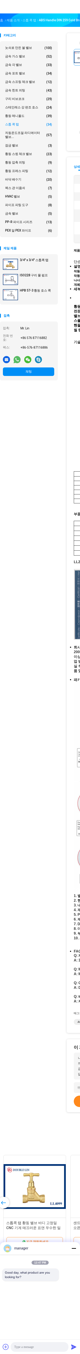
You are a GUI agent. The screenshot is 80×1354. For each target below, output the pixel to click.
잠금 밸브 (28, 145)
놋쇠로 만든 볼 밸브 (28, 48)
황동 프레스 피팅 (28, 171)
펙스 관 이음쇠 (28, 188)
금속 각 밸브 (28, 65)
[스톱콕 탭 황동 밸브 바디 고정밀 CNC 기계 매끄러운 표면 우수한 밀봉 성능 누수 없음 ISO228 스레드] (35, 1186)
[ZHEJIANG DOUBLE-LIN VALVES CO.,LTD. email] (6, 359)
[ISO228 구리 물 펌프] (10, 279)
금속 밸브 (28, 213)
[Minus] (73, 1248)
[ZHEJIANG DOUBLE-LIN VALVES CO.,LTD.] (19, 6)
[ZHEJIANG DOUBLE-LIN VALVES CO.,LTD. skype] (38, 359)
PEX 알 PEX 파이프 (28, 230)
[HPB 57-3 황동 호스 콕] (10, 294)
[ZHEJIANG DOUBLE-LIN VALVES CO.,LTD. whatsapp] (17, 359)
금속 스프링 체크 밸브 (28, 82)
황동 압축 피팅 (28, 162)
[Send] (73, 1347)
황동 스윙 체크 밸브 (28, 154)
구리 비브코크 (28, 99)
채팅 (29, 371)
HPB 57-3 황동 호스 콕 (35, 290)
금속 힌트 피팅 (28, 90)
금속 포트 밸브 (28, 73)
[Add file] (6, 1347)
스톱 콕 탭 (28, 124)
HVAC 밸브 (28, 196)
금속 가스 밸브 (28, 56)
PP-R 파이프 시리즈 (28, 222)
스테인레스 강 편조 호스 (28, 107)
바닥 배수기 (28, 179)
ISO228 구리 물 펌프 (34, 275)
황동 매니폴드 (28, 116)
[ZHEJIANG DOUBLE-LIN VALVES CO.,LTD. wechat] (27, 359)
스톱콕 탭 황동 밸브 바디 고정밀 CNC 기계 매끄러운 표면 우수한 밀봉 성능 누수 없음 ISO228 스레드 (33, 1228)
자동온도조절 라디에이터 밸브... (28, 135)
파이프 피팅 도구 (28, 205)
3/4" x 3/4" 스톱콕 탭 (34, 260)
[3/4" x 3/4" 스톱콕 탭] (10, 264)
